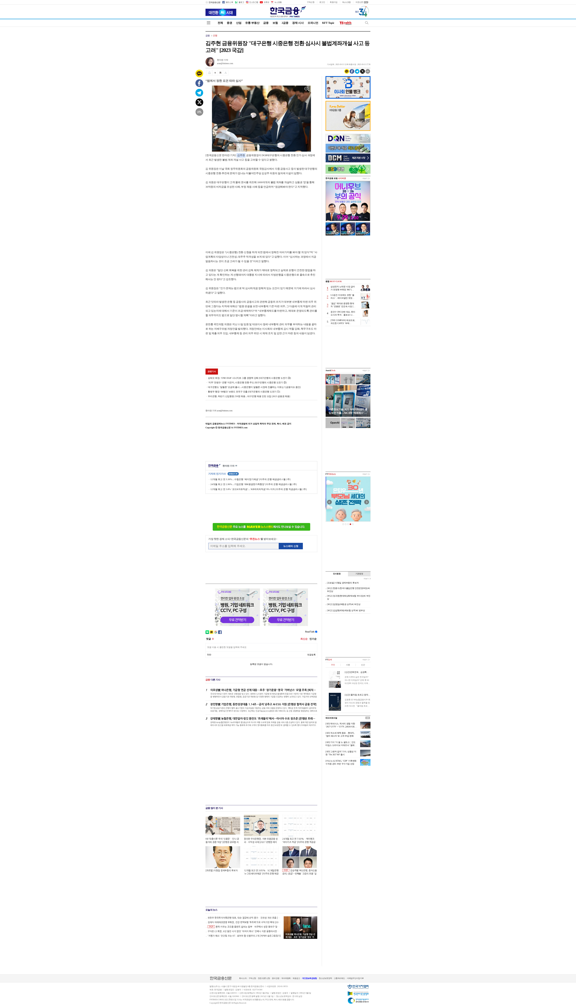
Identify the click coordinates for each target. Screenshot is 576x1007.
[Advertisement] (231, 217)
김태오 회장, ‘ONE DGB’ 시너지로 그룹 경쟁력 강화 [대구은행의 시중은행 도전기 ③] (249, 378)
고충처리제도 (339, 978)
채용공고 (296, 978)
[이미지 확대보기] (307, 89)
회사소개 (242, 978)
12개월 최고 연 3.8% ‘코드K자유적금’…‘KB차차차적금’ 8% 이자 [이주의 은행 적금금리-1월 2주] (258, 489)
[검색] (366, 22)
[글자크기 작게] (215, 73)
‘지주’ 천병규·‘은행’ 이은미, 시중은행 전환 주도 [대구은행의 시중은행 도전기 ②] (247, 382)
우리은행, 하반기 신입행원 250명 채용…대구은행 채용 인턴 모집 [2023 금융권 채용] (249, 396)
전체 (220, 22)
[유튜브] (264, 2)
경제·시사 (298, 22)
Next (366, 502)
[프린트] (209, 73)
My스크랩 (346, 2)
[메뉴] (208, 22)
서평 (348, 665)
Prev (329, 502)
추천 (333, 665)
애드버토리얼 (331, 718)
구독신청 (311, 2)
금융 (265, 22)
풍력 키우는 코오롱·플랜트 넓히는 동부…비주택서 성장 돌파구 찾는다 (245, 926)
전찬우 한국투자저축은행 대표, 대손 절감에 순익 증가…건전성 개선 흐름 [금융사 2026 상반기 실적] (244, 918)
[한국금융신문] (213, 2)
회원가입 (334, 2)
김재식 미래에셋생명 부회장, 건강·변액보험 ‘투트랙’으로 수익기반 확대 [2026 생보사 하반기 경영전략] (244, 922)
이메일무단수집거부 (355, 978)
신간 (363, 665)
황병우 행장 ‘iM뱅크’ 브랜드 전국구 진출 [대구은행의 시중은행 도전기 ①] (244, 391)
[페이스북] (227, 2)
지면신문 (359, 2)
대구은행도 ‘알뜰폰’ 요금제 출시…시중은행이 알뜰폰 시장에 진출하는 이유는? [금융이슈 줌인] (254, 387)
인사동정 (337, 574)
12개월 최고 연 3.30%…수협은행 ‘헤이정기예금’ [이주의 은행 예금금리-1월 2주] (250, 479)
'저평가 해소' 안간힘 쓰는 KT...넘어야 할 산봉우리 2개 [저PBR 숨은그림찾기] (244, 936)
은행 (215, 35)
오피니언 (313, 22)
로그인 (322, 2)
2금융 (285, 22)
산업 (238, 22)
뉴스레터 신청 (290, 546)
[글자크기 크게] (220, 73)
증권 (229, 22)
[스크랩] (225, 73)
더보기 (365, 178)
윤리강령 (275, 978)
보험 (275, 22)
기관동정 (359, 574)
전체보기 (233, 474)
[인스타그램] (252, 2)
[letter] (276, 2)
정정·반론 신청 (264, 978)
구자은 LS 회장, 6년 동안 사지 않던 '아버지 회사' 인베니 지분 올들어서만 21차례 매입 (244, 931)
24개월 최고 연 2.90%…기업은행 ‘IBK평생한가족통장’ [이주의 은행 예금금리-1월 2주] (253, 484)
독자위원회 (286, 978)
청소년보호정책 (325, 978)
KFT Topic (328, 22)
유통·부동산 (252, 22)
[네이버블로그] (239, 2)
